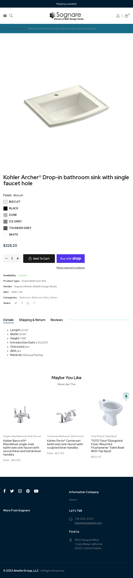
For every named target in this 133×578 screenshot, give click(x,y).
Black (13, 208)
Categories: (10, 297)
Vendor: (7, 286)
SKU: (6, 291)
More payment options (71, 267)
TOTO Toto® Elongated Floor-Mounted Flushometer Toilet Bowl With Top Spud (107, 446)
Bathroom (25, 297)
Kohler (53, 297)
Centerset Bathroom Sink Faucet (65, 436)
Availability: (9, 275)
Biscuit (14, 202)
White (13, 234)
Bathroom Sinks (40, 297)
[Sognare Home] (66, 15)
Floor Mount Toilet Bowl (104, 436)
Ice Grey (15, 221)
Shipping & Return (32, 320)
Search (73, 499)
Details (8, 320)
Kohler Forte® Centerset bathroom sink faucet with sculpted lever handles (65, 444)
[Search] (11, 15)
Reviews (57, 320)
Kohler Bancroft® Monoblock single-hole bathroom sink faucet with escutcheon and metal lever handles (22, 447)
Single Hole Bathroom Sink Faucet (22, 436)
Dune (12, 215)
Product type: (11, 280)
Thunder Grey (19, 228)
